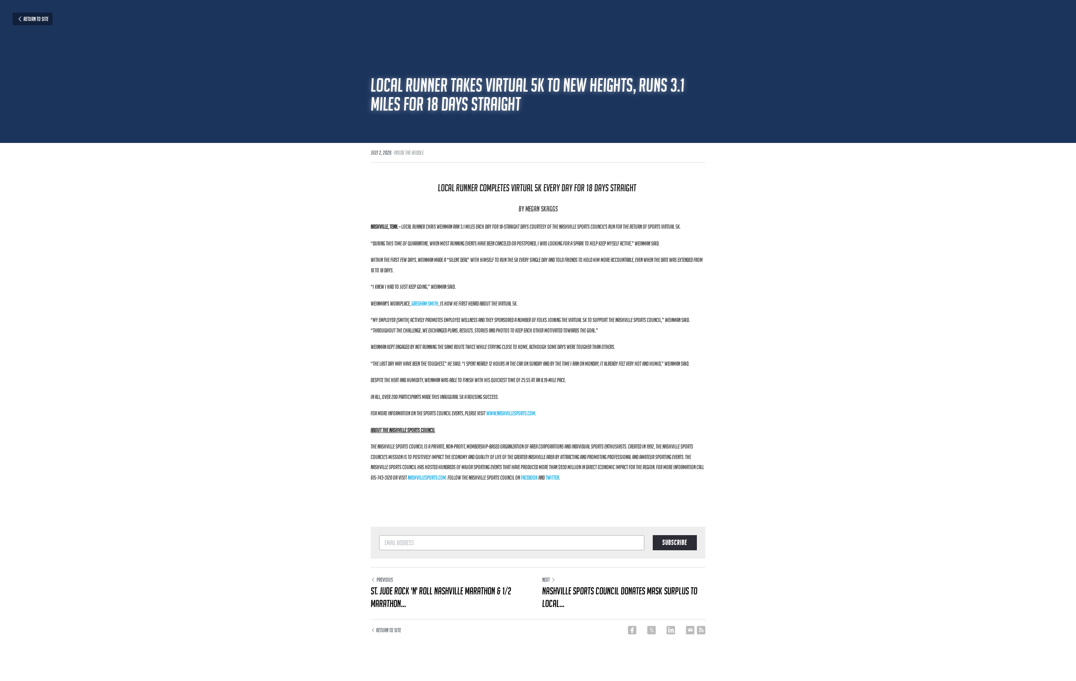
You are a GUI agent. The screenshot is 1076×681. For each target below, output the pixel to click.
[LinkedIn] (671, 630)
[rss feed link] (701, 630)
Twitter (552, 477)
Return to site (36, 19)
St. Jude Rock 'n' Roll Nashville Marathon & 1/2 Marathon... (441, 597)
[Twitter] (651, 630)
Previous (385, 579)
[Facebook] (632, 630)
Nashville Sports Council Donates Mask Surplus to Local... (619, 597)
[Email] (690, 630)
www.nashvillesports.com (510, 413)
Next (546, 579)
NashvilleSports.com (427, 477)
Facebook (529, 477)
